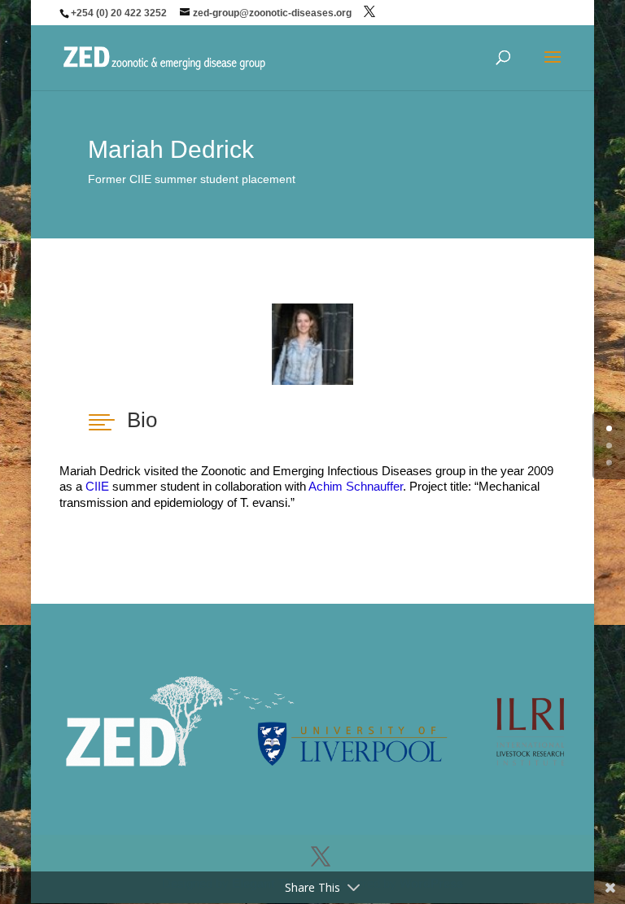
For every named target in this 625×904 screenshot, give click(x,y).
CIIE (98, 486)
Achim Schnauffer (355, 486)
